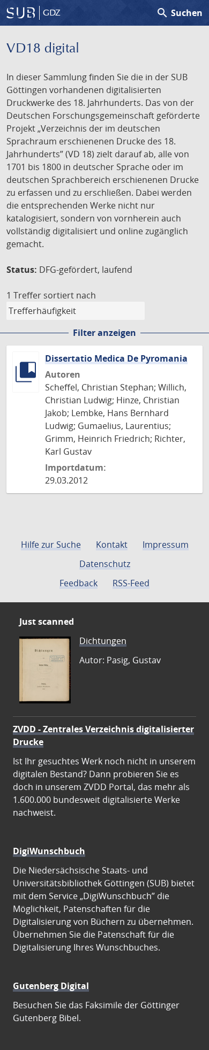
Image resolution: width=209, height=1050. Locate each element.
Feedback (78, 583)
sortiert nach (69, 295)
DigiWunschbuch (49, 851)
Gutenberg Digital (51, 986)
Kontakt (112, 544)
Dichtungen (102, 641)
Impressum (166, 544)
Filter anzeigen (104, 333)
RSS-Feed (131, 583)
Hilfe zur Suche (51, 544)
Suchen (179, 12)
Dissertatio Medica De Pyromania (116, 358)
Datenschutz (104, 564)
